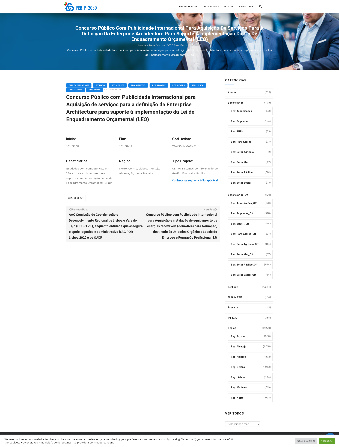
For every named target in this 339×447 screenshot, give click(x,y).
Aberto (232, 92)
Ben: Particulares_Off (243, 234)
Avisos (228, 6)
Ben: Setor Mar (239, 162)
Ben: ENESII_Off (240, 223)
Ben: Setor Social (241, 182)
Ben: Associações (241, 111)
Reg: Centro (178, 85)
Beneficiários (187, 6)
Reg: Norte (94, 90)
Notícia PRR (235, 297)
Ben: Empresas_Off (186, 45)
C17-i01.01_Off (76, 198)
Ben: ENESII (237, 131)
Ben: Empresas (239, 121)
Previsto (233, 307)
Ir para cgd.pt (246, 6)
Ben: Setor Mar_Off (242, 254)
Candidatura (209, 6)
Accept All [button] (326, 441)
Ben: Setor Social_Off (243, 274)
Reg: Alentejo (138, 85)
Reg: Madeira (75, 90)
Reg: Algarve (158, 85)
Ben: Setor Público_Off (244, 264)
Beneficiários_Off (160, 45)
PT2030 (232, 317)
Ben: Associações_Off (244, 203)
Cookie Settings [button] (306, 441)
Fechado (100, 85)
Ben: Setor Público (242, 172)
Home (142, 45)
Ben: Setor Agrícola (242, 152)
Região (232, 328)
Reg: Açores (118, 85)
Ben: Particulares (241, 141)
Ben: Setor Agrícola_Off (244, 244)
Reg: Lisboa (197, 85)
